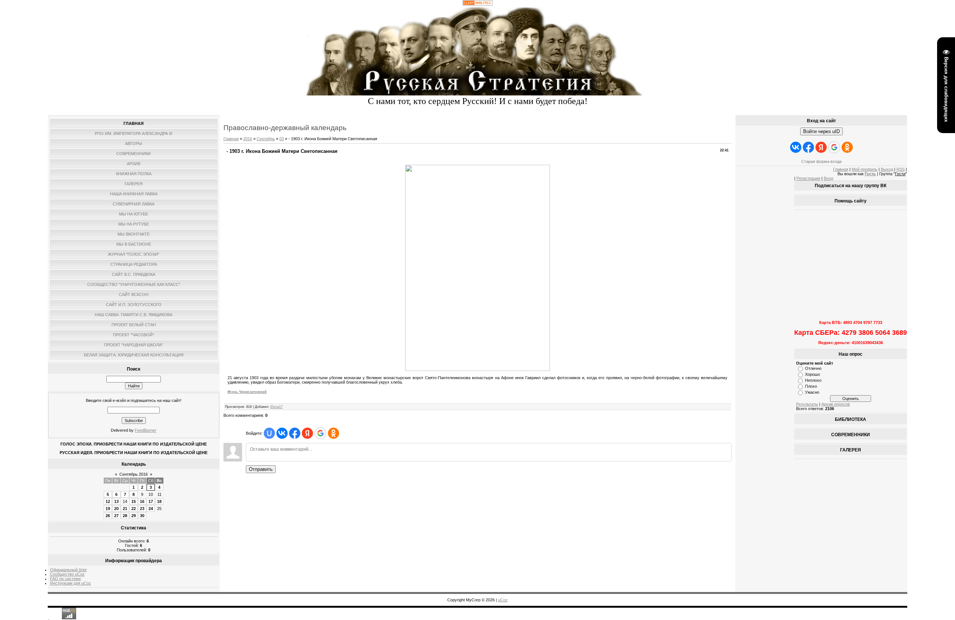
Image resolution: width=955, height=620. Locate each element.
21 (125, 508)
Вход (828, 178)
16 (142, 501)
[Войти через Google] (320, 433)
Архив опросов (835, 404)
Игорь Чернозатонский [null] (247, 392)
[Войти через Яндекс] (307, 433)
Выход (887, 169)
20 (116, 508)
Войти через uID (821, 131)
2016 (247, 138)
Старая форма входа (821, 161)
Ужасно (812, 392)
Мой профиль (864, 169)
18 (159, 501)
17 (150, 501)
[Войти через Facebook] (294, 433)
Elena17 (276, 407)
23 (142, 508)
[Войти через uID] (269, 433)
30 (142, 515)
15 (133, 501)
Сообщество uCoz (67, 574)
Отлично (813, 368)
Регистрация (808, 178)
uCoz (503, 600)
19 (108, 508)
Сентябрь (266, 138)
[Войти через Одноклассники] (333, 433)
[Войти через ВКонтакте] (282, 433)
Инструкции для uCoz (70, 583)
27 (116, 515)
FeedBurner (145, 430)
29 (133, 515)
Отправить (261, 469)
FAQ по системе (65, 578)
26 (108, 515)
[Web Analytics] (477, 4)
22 (133, 508)
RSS (900, 169)
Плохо (811, 386)
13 (116, 501)
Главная (231, 138)
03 (281, 138)
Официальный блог (68, 569)
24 (150, 508)
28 (125, 515)
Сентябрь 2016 (133, 474)
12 (108, 501)
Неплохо (813, 380)
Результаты (807, 404)
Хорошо (812, 374)
